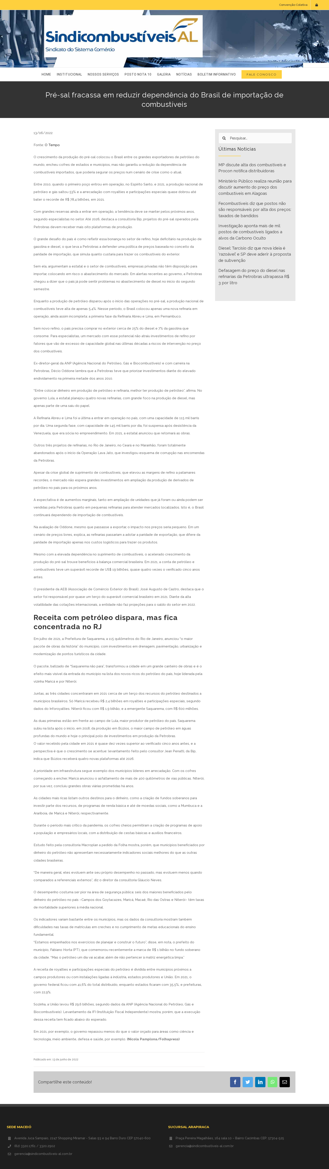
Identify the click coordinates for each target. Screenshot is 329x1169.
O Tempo (52, 145)
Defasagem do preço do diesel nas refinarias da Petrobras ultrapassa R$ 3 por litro (253, 276)
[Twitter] (247, 1082)
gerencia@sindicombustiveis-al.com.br (43, 1154)
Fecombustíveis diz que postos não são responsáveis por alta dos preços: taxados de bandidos (254, 209)
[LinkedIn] (260, 1082)
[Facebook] (235, 1082)
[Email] (284, 1082)
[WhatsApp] (272, 1082)
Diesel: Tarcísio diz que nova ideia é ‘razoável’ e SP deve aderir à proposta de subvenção (254, 254)
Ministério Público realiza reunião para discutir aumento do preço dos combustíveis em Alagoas (255, 187)
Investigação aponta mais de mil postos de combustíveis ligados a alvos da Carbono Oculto (250, 231)
